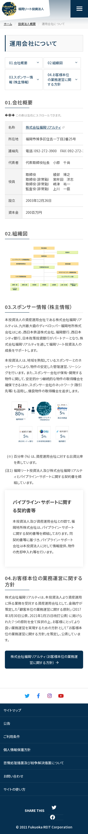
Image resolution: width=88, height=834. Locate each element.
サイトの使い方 (14, 789)
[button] (79, 9)
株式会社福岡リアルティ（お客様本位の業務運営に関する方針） (44, 659)
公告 (6, 723)
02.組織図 (55, 62)
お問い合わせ (13, 776)
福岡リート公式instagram (49, 695)
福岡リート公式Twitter (27, 695)
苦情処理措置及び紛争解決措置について (33, 762)
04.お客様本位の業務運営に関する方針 (59, 79)
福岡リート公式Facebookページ (38, 695)
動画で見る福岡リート (61, 695)
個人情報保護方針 (17, 749)
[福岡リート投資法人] (23, 10)
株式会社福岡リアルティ (43, 127)
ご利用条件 (11, 736)
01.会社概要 (18, 62)
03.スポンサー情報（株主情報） (21, 79)
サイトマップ (12, 710)
